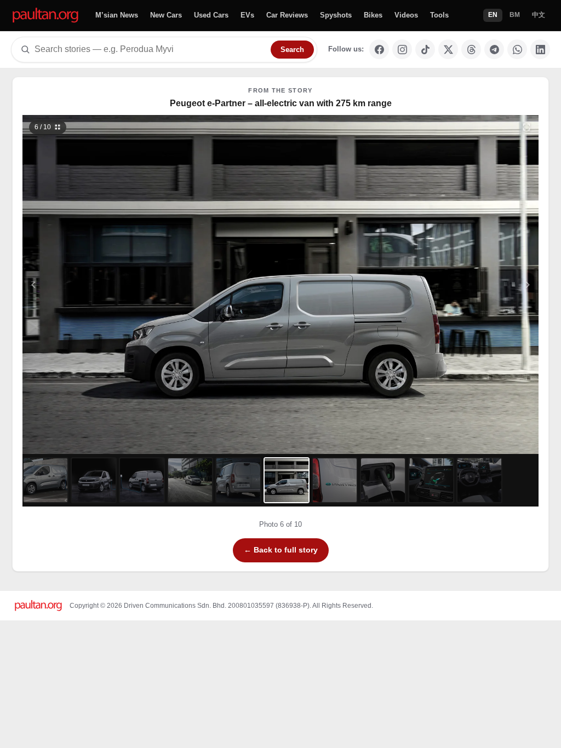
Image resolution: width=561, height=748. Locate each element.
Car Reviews (287, 15)
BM (515, 15)
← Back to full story (281, 549)
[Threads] (471, 49)
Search (292, 49)
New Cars (166, 15)
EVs (247, 15)
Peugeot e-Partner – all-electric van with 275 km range (281, 103)
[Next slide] (474, 284)
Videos (406, 15)
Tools (439, 15)
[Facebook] (379, 49)
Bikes (373, 15)
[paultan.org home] (45, 15)
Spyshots (336, 15)
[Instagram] (402, 49)
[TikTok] (425, 49)
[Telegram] (494, 49)
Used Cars (211, 15)
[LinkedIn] (540, 49)
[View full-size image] (526, 127)
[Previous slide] (87, 284)
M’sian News (116, 15)
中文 (538, 15)
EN (492, 15)
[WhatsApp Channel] (517, 49)
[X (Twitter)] (448, 49)
